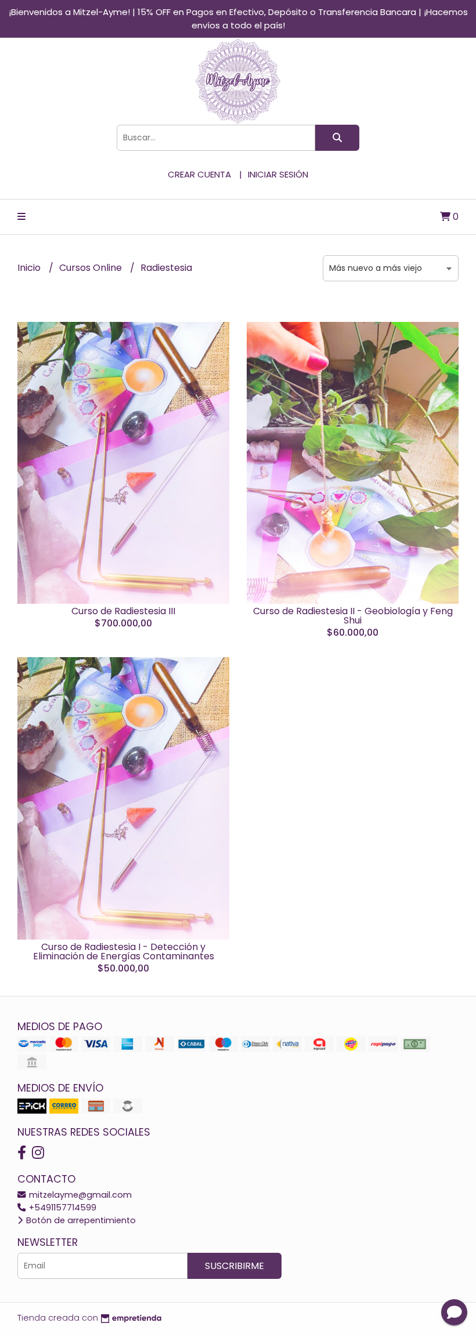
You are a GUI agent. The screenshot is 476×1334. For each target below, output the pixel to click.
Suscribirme (234, 1266)
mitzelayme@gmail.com (79, 1195)
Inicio (30, 267)
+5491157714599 (61, 1207)
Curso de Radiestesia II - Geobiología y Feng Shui (353, 615)
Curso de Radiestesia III (123, 611)
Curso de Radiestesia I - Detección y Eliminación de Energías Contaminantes (123, 951)
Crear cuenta (199, 174)
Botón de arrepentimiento (80, 1220)
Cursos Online (91, 267)
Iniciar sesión (278, 174)
